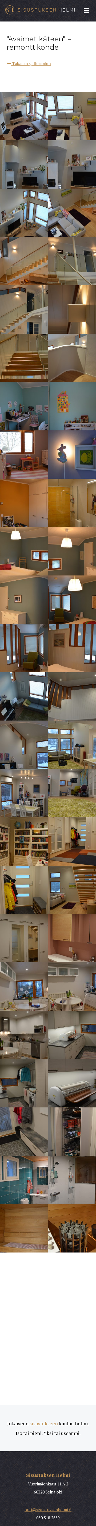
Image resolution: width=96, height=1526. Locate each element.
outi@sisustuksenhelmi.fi (48, 1509)
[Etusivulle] (48, 10)
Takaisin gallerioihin (31, 63)
